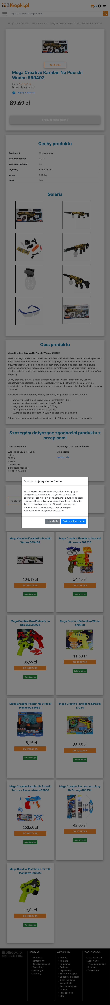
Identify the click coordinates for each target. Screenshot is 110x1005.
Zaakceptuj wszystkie (74, 521)
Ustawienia (52, 521)
